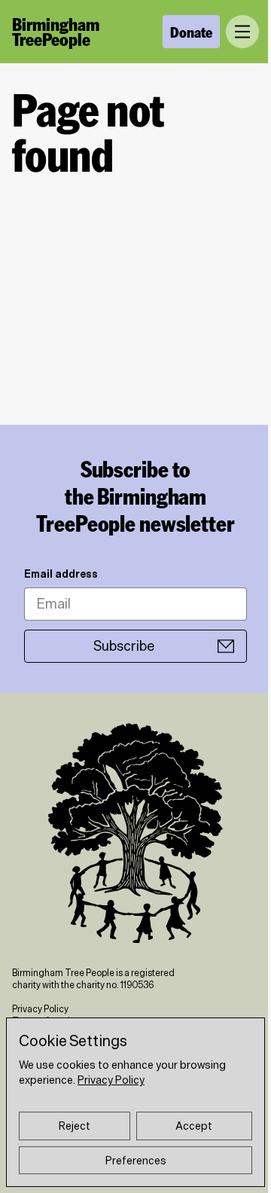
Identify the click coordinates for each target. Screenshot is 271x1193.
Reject (74, 1126)
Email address (61, 574)
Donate (191, 31)
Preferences (135, 1161)
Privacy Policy (40, 1009)
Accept (193, 1126)
